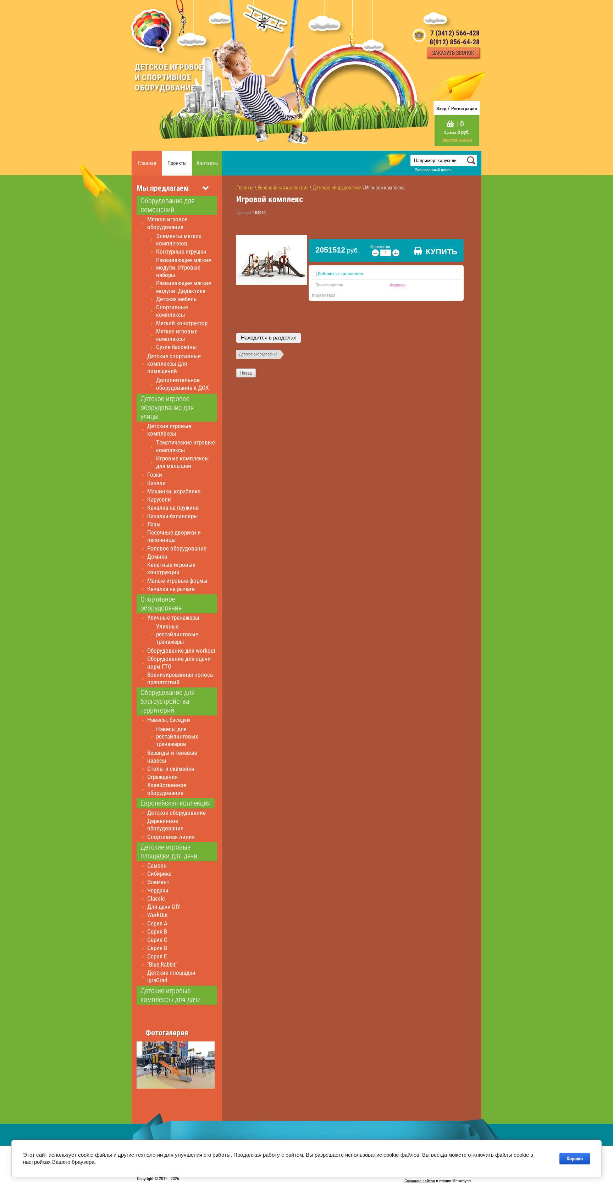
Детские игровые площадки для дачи (168, 851)
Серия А (157, 923)
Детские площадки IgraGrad (171, 976)
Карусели (159, 499)
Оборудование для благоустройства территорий (167, 701)
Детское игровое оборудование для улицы (167, 407)
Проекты (177, 163)
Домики (157, 556)
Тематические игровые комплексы (185, 446)
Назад (246, 373)
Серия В (157, 931)
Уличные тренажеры (173, 617)
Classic (156, 898)
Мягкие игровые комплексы (177, 335)
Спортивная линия (171, 836)
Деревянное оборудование (165, 824)
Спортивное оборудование (161, 603)
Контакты (207, 163)
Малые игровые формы (177, 580)
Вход (441, 108)
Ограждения (162, 776)
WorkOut (157, 914)
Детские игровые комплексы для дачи (170, 995)
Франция (397, 285)
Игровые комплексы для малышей (182, 462)
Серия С (157, 939)
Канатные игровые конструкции (171, 568)
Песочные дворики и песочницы (174, 536)
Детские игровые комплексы (169, 429)
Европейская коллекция (175, 803)
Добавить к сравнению (339, 273)
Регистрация (464, 108)
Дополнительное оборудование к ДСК (182, 383)
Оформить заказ (457, 140)
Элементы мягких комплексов (178, 239)
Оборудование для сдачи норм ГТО (179, 662)
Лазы (154, 524)
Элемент (158, 881)
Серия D (157, 947)
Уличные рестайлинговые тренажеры (177, 634)
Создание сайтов (419, 1180)
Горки (154, 474)
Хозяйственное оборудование (166, 788)
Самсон (157, 865)
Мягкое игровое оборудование (167, 223)
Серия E (157, 956)
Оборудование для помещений (167, 205)
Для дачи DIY (163, 906)
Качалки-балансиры (172, 516)
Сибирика (159, 873)
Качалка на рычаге (171, 588)
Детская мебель (176, 299)
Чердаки (158, 890)
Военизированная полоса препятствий (180, 678)
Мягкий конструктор (182, 323)
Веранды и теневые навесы (172, 756)
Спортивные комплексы (172, 311)
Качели (156, 483)
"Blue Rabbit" (162, 964)
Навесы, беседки (168, 719)
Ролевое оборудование (176, 548)
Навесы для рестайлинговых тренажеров (177, 736)
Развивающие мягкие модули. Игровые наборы (183, 267)
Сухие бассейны (176, 346)
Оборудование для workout (181, 650)
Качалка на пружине (173, 507)
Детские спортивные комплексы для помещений (174, 364)
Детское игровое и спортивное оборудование (169, 77)
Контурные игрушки (181, 251)
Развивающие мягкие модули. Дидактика (183, 287)
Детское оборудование (176, 812)
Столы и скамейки (170, 768)
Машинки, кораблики (174, 491)
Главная (147, 163)
